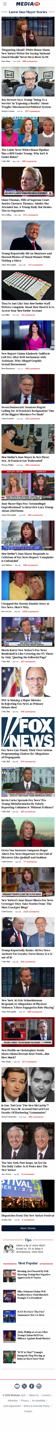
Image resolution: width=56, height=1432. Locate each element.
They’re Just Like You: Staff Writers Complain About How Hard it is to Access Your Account (27, 307)
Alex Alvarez (6, 1174)
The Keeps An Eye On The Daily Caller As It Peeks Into (24, 1166)
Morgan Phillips (7, 465)
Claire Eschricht (7, 418)
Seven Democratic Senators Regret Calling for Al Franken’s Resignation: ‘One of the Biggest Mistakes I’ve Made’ (27, 410)
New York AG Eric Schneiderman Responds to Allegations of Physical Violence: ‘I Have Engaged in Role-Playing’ (27, 1004)
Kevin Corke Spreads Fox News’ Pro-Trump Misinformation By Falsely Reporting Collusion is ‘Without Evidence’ (27, 803)
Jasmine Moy (6, 1219)
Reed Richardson (8, 368)
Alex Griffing (6, 215)
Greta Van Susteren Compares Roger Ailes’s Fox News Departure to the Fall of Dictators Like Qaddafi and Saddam (26, 853)
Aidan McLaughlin (8, 264)
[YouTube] (17, 1386)
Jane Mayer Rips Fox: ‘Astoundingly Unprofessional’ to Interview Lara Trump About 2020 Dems (27, 507)
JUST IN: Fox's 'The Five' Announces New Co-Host (31, 1313)
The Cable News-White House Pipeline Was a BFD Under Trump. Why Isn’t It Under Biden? (25, 153)
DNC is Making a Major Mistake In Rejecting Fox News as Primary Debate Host (22, 703)
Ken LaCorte (6, 611)
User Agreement (12, 1406)
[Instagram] (39, 1386)
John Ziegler (6, 1061)
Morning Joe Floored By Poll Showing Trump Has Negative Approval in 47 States (33, 1274)
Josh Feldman (6, 565)
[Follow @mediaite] (24, 1386)
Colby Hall (5, 161)
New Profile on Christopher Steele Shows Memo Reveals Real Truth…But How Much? (25, 1053)
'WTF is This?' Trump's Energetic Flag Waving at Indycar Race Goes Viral (31, 1355)
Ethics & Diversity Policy (37, 1406)
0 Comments (28, 1174)
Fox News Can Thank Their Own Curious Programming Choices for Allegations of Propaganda (26, 753)
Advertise (13, 1400)
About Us (34, 1395)
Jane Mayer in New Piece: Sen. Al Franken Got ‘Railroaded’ (25, 459)
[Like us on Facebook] (31, 1386)
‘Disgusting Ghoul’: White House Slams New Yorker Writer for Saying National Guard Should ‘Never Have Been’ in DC (25, 53)
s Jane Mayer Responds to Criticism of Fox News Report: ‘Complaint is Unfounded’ (27, 557)
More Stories (28, 1228)
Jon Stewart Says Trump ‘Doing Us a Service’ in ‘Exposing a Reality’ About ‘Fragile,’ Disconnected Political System (26, 103)
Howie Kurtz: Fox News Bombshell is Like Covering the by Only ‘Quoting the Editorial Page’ (27, 653)
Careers (46, 1395)
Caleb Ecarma (6, 861)
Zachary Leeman (7, 111)
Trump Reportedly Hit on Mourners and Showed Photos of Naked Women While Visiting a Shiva (26, 257)
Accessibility (38, 1400)
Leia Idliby (5, 315)
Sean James (5, 61)
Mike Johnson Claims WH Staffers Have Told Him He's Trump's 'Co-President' (32, 1295)
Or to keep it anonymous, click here (29, 1250)
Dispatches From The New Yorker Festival (27, 1215)
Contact (28, 1411)
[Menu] (6, 4)
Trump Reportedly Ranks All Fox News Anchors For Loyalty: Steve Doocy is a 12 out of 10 (26, 953)
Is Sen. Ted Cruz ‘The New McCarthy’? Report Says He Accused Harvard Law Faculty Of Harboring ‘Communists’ (25, 1109)
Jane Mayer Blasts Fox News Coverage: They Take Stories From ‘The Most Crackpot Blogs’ (27, 903)
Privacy (25, 1400)
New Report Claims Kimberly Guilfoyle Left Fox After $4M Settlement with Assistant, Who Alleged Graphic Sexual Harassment (25, 358)
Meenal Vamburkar (9, 1116)
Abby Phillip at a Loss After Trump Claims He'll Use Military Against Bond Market (33, 1335)
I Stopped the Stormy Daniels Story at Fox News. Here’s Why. (25, 605)
